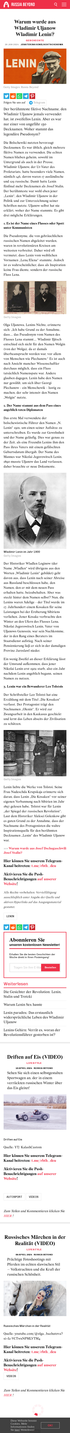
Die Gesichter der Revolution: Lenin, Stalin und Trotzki (32, 994)
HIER (8, 1216)
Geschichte (35, 40)
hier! (17, 1429)
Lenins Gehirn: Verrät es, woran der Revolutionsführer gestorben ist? (32, 1032)
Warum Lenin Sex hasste (23, 1005)
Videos (33, 1196)
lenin (10, 916)
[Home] (6, 4)
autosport (14, 1196)
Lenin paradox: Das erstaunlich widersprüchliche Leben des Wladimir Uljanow (34, 1017)
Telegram (39, 102)
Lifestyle (34, 1063)
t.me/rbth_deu (43, 866)
